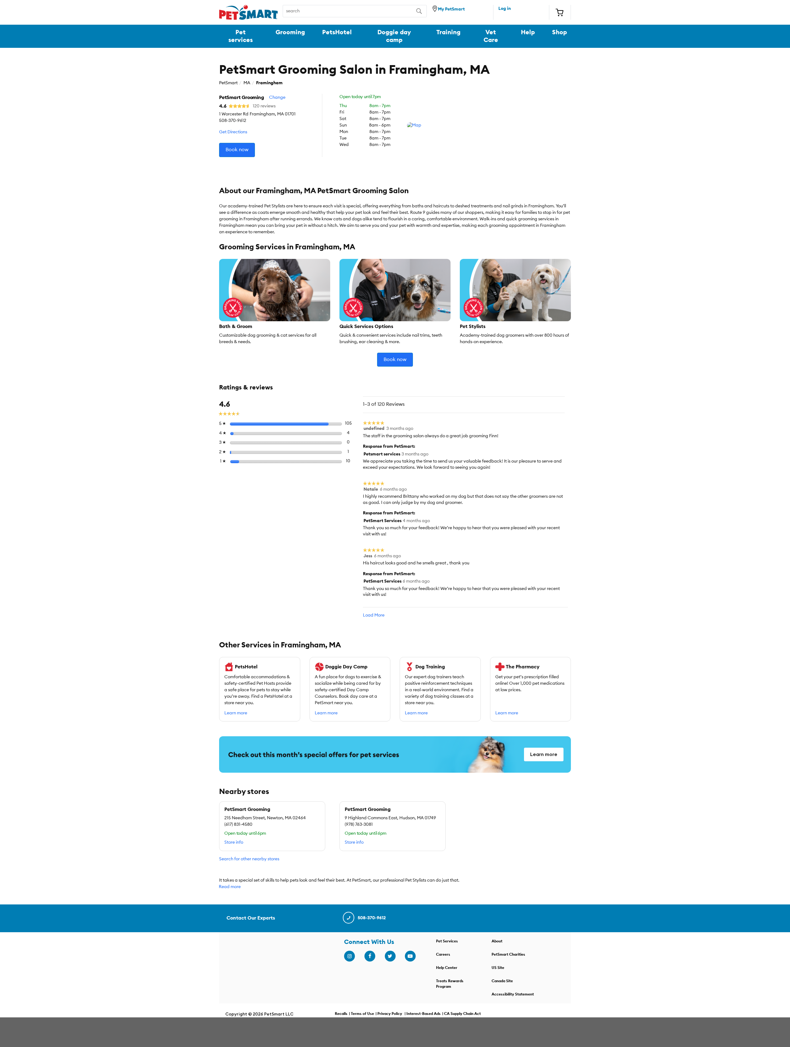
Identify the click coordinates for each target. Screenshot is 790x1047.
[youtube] (410, 956)
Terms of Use (362, 1014)
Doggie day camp (394, 36)
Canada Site (502, 981)
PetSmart (228, 83)
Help (528, 32)
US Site (498, 968)
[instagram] (349, 956)
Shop (559, 32)
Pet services (240, 36)
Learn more (235, 713)
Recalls (341, 1014)
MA (246, 83)
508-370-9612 (372, 918)
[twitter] (390, 956)
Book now (237, 149)
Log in (504, 8)
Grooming (290, 32)
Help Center (446, 968)
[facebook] (369, 956)
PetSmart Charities (508, 954)
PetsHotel (337, 32)
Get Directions (233, 132)
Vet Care (491, 36)
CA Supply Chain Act (462, 1014)
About (497, 941)
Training (448, 32)
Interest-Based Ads (423, 1014)
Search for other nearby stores (249, 859)
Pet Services (447, 941)
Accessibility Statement (513, 994)
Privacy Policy (389, 1014)
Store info (233, 842)
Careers (443, 954)
